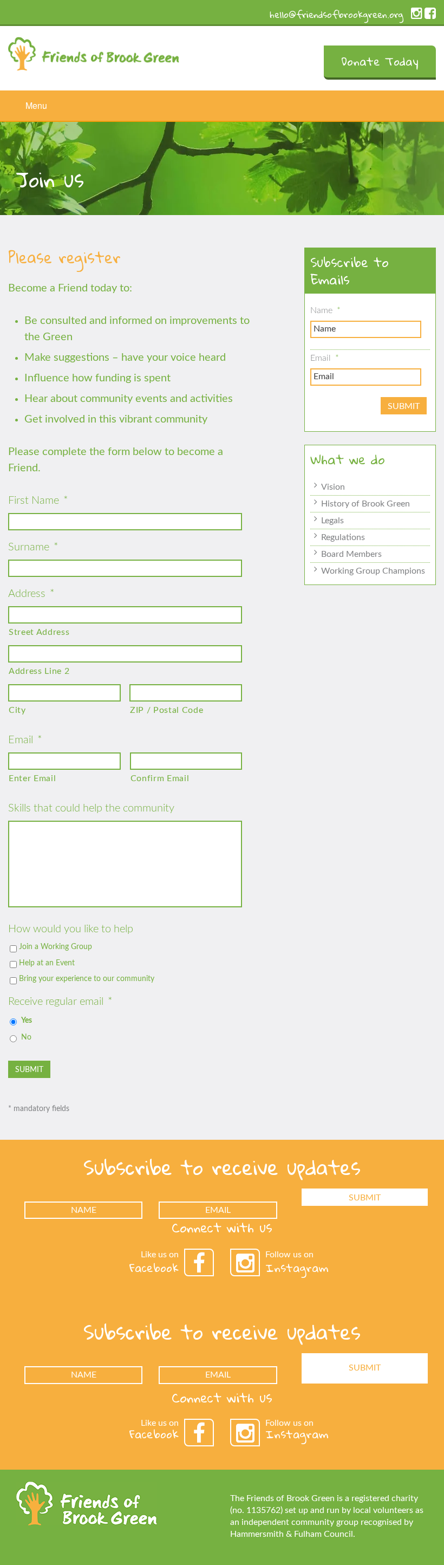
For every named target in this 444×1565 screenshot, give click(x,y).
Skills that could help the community (91, 808)
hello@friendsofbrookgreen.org (336, 14)
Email (25, 740)
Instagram (297, 1267)
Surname (33, 547)
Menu (36, 105)
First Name (38, 500)
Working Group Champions (373, 571)
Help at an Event (47, 963)
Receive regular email (60, 1001)
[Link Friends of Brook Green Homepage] (93, 51)
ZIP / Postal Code (166, 710)
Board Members (351, 554)
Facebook (154, 1267)
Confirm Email (160, 778)
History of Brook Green (365, 503)
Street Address (39, 632)
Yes (26, 1020)
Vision (333, 487)
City (17, 710)
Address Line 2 (39, 671)
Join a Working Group (55, 947)
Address (31, 593)
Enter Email (32, 778)
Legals (332, 520)
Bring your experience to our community (86, 979)
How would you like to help (70, 929)
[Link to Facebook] (430, 15)
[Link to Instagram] (416, 15)
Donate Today (380, 61)
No (26, 1037)
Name (325, 310)
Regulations (343, 537)
